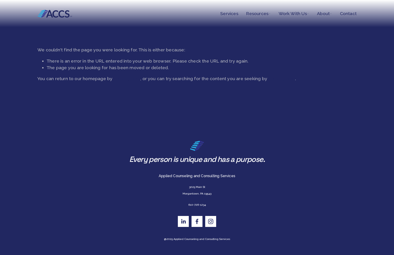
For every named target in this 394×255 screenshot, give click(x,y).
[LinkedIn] (183, 221)
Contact (348, 13)
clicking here (127, 78)
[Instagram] (210, 221)
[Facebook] (197, 221)
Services (229, 13)
